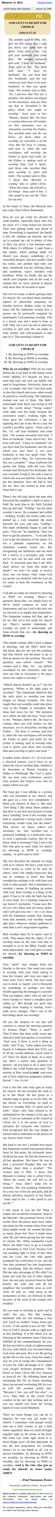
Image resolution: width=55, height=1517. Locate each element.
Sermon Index (45, 2)
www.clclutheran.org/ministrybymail (20, 1502)
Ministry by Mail (12, 2)
